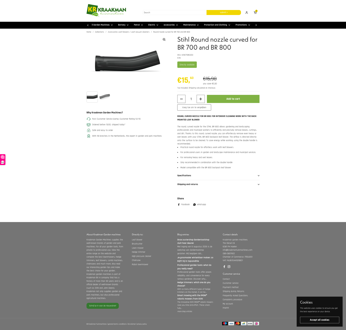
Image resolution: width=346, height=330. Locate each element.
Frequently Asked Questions (235, 295)
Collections (99, 32)
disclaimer (132, 324)
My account (228, 303)
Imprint (226, 307)
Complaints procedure (232, 299)
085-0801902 (229, 253)
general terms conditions (117, 324)
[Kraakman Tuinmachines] (106, 11)
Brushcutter (137, 243)
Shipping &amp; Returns (233, 291)
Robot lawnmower (140, 264)
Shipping (192, 88)
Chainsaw (136, 260)
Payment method (230, 287)
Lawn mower (138, 247)
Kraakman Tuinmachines (97, 324)
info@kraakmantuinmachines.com (237, 250)
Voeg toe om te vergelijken (194, 107)
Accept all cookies (319, 320)
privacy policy (142, 324)
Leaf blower (137, 239)
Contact (226, 279)
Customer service (230, 283)
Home (88, 32)
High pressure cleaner (141, 256)
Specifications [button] (184, 175)
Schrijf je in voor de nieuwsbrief (102, 305)
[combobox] (174, 12)
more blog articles (184, 311)
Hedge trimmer (138, 252)
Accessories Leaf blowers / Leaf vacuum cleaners (128, 32)
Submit (223, 12)
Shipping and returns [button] (187, 184)
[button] (181, 99)
